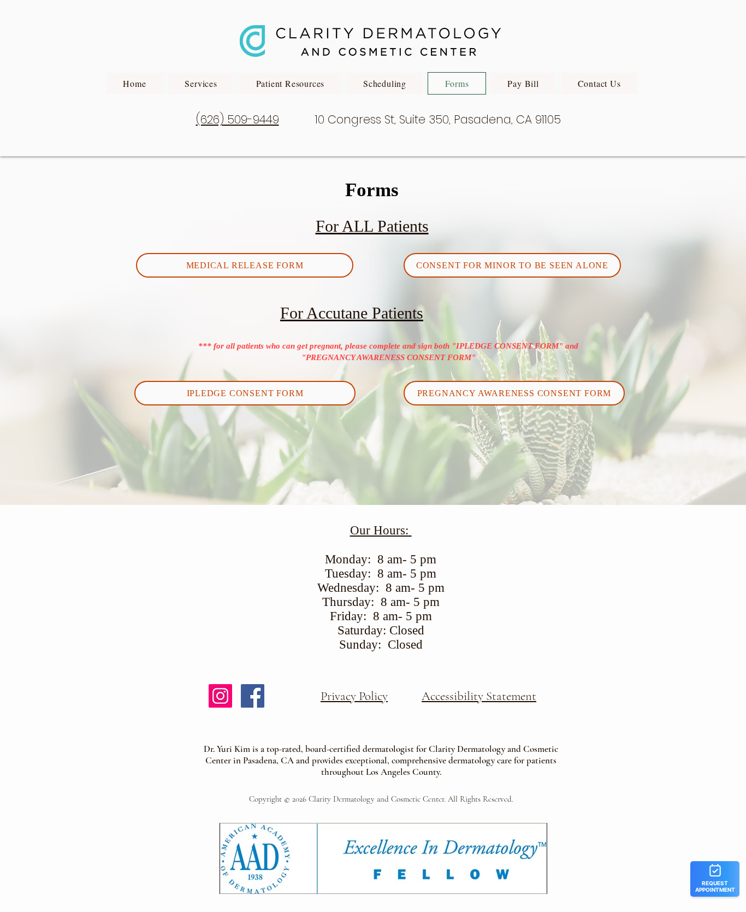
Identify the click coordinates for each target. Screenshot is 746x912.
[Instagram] (220, 696)
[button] (201, 83)
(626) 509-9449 (237, 119)
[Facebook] (252, 696)
